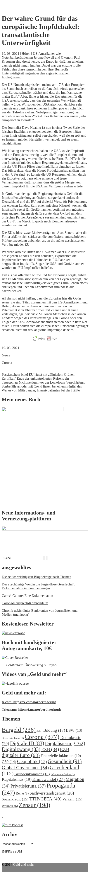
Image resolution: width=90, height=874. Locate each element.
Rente (22, 793)
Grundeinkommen (32, 774)
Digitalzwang (21, 749)
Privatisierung (28, 786)
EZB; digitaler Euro (36, 752)
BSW (74, 730)
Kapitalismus (16, 779)
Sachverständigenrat (51, 793)
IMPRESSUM (12, 851)
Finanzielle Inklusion (61, 756)
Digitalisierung (65, 743)
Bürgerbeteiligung (13, 738)
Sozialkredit (15, 799)
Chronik (7, 610)
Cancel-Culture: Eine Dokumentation (27, 595)
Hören (26, 53)
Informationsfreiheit (63, 774)
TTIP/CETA (45, 799)
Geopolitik (32, 761)
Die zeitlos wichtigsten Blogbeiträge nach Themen (36, 577)
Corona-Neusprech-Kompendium (25, 603)
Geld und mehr (23, 864)
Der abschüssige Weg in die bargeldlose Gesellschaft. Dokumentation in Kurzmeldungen (38, 586)
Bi (39, 731)
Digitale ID (27, 743)
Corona (7, 363)
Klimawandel (48, 779)
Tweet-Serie (71, 127)
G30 (9, 761)
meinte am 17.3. (53, 84)
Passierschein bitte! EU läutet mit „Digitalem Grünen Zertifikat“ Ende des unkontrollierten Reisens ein (38, 376)
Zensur (34, 805)
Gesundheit (65, 761)
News (6, 355)
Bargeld (19, 729)
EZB (50, 749)
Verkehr (72, 799)
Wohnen (10, 806)
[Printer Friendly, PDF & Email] (45, 338)
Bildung (54, 730)
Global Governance (25, 767)
